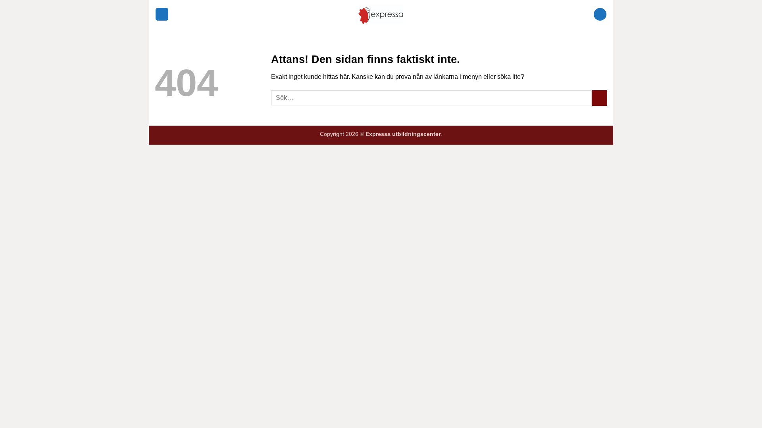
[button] (162, 14)
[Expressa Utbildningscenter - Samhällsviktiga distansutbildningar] (381, 14)
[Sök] (600, 14)
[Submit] (599, 97)
